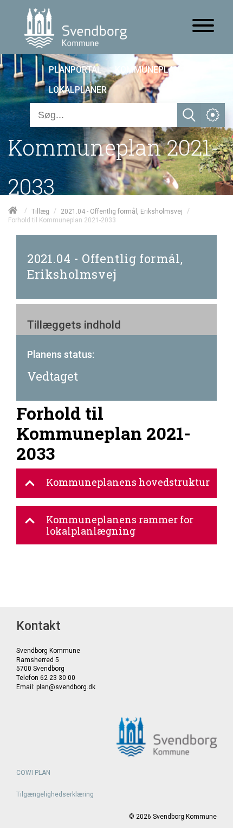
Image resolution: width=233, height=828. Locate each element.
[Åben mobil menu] (203, 26)
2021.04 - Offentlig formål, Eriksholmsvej (122, 211)
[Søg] (189, 115)
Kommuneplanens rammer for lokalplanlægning (119, 525)
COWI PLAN (33, 772)
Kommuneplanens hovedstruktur (128, 482)
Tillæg (40, 211)
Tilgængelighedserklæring (55, 794)
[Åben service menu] (213, 115)
